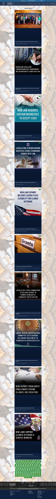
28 (35, 461)
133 (22, 473)
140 (36, 473)
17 (15, 461)
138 (32, 473)
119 (20, 471)
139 (34, 473)
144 (18, 474)
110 (28, 470)
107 (22, 470)
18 (17, 461)
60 (40, 464)
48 (19, 464)
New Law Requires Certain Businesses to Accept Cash (24, 135)
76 (16, 467)
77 (18, 467)
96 (26, 468)
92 (19, 468)
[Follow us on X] (21, 0)
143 (16, 474)
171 (29, 477)
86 (34, 467)
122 (26, 471)
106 (20, 470)
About (32, 3)
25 (29, 461)
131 (18, 473)
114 (36, 470)
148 (26, 474)
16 (40, 460)
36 (23, 463)
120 (22, 471)
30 (38, 461)
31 (40, 461)
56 (33, 464)
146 (22, 474)
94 (23, 468)
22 (24, 461)
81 (25, 467)
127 (36, 471)
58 (37, 464)
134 (24, 473)
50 (22, 464)
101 (36, 468)
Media (35, 3)
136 (28, 473)
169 (25, 477)
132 (20, 473)
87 (36, 467)
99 (32, 468)
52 (26, 464)
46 (15, 464)
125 (32, 471)
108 (24, 470)
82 (27, 467)
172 (31, 477)
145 (20, 474)
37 (25, 463)
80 (23, 467)
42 (34, 463)
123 (28, 471)
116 (40, 470)
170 (27, 477)
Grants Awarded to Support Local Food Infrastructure (24, 266)
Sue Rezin (9, 3)
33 (18, 463)
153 (36, 474)
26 (31, 461)
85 (32, 467)
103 (40, 468)
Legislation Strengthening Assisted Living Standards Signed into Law (26, 182)
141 (38, 473)
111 (30, 470)
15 (38, 460)
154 (38, 474)
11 (31, 460)
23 (26, 461)
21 (22, 461)
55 (31, 464)
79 (21, 467)
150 (30, 474)
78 (20, 467)
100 (34, 468)
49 (21, 464)
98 (30, 468)
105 (18, 470)
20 (20, 461)
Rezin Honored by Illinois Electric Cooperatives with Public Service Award (27, 41)
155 (40, 474)
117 (16, 471)
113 (34, 470)
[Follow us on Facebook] (22, 0)
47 (17, 464)
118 (18, 471)
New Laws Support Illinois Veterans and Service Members (24, 454)
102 (38, 468)
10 (29, 460)
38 (27, 463)
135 (26, 473)
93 (21, 468)
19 (19, 461)
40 (30, 463)
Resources (39, 3)
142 (40, 473)
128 (38, 471)
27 (33, 461)
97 (28, 468)
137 (30, 473)
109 (26, 470)
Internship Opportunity (52, 3)
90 (16, 468)
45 (39, 463)
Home (29, 3)
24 (28, 461)
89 (39, 467)
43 (36, 463)
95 (25, 468)
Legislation (43, 3)
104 (16, 470)
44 (38, 463)
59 (38, 464)
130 (16, 473)
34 (20, 463)
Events (47, 3)
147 (24, 474)
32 (16, 463)
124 (30, 471)
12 (33, 460)
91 (17, 468)
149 (28, 474)
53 (28, 464)
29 (37, 461)
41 (32, 463)
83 (29, 467)
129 (40, 471)
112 (32, 470)
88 (38, 467)
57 (35, 464)
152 (34, 474)
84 (30, 467)
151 (32, 474)
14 (36, 460)
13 (34, 460)
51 (24, 464)
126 (34, 471)
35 (21, 463)
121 (24, 471)
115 (38, 470)
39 (29, 463)
